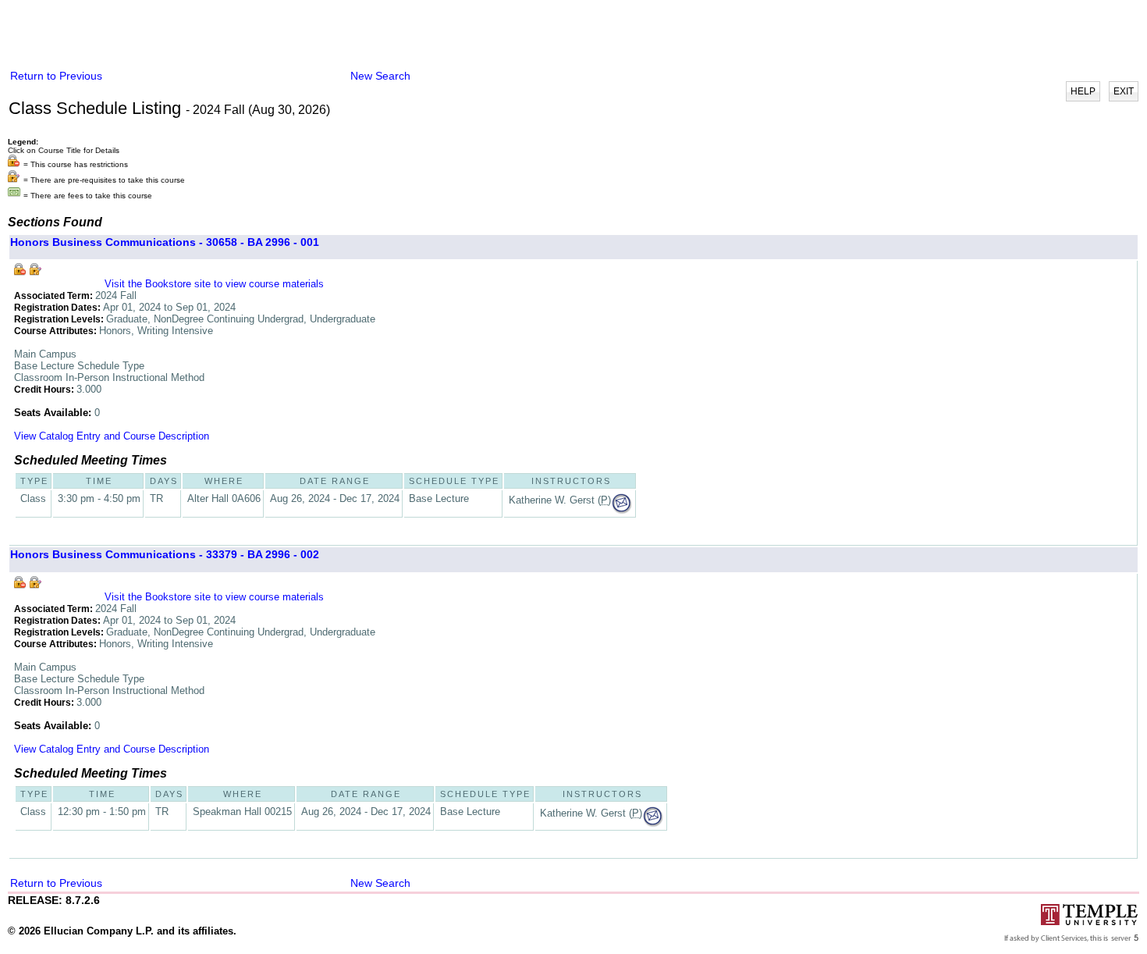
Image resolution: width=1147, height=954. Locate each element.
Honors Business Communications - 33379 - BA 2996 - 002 (164, 554)
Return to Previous (56, 75)
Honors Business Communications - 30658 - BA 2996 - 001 (164, 242)
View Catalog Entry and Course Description (111, 436)
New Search (380, 75)
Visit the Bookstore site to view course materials (214, 284)
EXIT (1123, 91)
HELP (1083, 91)
